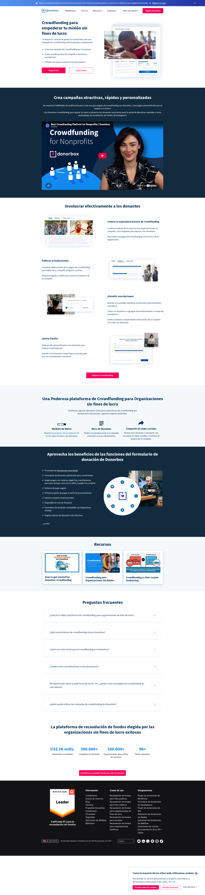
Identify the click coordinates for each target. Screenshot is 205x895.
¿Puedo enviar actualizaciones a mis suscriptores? (74, 666)
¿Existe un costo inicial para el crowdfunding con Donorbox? (79, 649)
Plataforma (70, 10)
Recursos (97, 10)
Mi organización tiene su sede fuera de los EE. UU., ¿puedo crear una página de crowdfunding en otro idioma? (97, 685)
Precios (84, 10)
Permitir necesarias (171, 887)
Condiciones (91, 811)
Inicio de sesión (130, 10)
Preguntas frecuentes (95, 808)
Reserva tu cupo (159, 3)
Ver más (172, 881)
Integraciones (145, 790)
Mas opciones (189, 887)
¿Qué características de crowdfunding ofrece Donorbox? (77, 632)
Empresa (111, 10)
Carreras (89, 805)
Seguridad (90, 817)
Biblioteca (90, 823)
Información (92, 790)
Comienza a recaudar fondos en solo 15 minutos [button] (102, 773)
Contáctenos (91, 795)
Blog (88, 802)
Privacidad (90, 814)
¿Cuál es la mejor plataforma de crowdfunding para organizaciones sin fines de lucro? (92, 615)
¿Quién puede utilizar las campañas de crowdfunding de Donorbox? (83, 704)
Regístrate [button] (54, 70)
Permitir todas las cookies (145, 887)
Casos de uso (117, 790)
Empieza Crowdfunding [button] (102, 375)
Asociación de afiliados (96, 820)
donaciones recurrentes (67, 470)
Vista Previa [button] (81, 70)
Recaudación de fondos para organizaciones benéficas (120, 826)
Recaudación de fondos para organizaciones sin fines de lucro (120, 811)
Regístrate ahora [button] (152, 10)
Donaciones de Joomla (148, 826)
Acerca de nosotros (94, 798)
